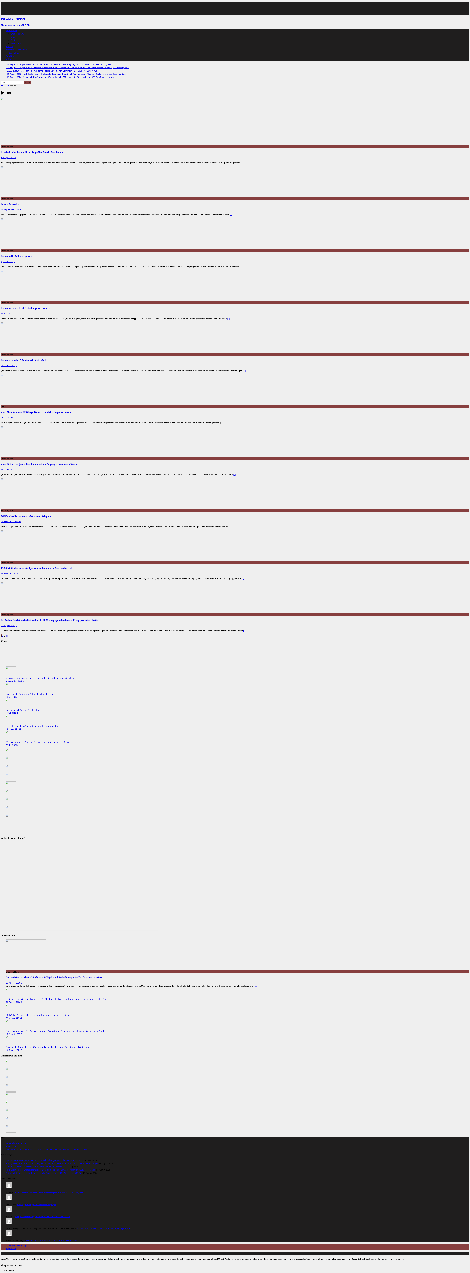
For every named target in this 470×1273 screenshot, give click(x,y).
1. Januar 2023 (7, 261)
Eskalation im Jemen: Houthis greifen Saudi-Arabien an (32, 152)
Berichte (9, 46)
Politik (13, 40)
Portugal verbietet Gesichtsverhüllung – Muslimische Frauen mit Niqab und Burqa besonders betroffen (56, 999)
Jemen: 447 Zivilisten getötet (17, 256)
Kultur (8, 59)
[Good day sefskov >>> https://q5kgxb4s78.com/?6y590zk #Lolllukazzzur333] (9, 1223)
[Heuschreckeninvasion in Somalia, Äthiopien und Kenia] (11, 721)
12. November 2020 (9, 573)
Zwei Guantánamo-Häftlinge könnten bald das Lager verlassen (36, 412)
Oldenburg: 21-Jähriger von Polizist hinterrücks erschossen (52, 1240)
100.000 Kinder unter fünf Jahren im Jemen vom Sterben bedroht (37, 568)
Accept (11, 1271)
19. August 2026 (13, 1034)
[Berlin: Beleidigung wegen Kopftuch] (11, 705)
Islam (13, 37)
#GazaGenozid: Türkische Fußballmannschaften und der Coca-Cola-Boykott (49, 1192)
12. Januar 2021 (7, 469)
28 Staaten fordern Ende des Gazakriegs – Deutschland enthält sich (38, 742)
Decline (4, 1271)
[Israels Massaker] (21, 195)
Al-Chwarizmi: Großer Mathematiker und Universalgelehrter (104, 1228)
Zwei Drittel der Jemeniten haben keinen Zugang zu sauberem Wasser (40, 464)
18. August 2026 (13, 1050)
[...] (256, 986)
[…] (242, 162)
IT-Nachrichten (12, 53)
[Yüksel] (9, 1187)
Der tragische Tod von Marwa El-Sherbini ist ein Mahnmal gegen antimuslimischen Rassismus (47, 1149)
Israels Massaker (10, 204)
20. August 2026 (13, 1018)
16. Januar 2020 (13, 729)
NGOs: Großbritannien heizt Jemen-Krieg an (26, 516)
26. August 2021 (8, 365)
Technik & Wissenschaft (16, 49)
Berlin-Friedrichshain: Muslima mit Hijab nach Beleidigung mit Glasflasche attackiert (54, 977)
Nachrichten (11, 30)
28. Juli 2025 (11, 745)
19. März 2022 (7, 313)
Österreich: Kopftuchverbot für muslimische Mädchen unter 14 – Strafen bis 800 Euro (48, 1047)
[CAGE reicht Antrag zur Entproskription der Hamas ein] (11, 689)
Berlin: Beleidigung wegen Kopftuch (23, 710)
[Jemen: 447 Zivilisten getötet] (21, 247)
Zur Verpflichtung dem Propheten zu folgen (36, 1204)
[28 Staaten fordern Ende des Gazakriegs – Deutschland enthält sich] (11, 737)
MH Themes (57, 1253)
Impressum (11, 1146)
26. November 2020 (10, 521)
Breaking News (17, 33)
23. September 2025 (10, 209)
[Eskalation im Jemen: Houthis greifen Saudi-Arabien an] (42, 143)
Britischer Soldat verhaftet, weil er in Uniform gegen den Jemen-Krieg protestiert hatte (49, 620)
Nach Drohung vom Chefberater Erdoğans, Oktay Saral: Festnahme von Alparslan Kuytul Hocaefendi (55, 1031)
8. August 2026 (8, 157)
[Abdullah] (9, 1199)
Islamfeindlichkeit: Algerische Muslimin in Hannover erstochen (42, 1216)
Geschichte (11, 56)
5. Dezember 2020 (14, 681)
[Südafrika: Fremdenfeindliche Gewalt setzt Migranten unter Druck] (11, 771)
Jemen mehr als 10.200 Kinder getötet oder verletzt (29, 308)
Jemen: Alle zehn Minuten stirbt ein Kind (23, 360)
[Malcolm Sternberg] (9, 1235)
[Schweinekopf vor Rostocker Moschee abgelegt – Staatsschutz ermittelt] (11, 796)
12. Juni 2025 (11, 697)
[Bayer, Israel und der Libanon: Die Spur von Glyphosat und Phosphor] (11, 821)
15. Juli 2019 (11, 713)
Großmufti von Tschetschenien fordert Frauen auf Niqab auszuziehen (40, 678)
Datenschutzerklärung (16, 1142)
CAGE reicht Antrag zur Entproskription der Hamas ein (33, 694)
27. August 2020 (8, 625)
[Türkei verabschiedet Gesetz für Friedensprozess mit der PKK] (11, 812)
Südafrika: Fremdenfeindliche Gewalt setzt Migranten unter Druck (38, 1015)
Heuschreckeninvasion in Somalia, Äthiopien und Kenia (33, 726)
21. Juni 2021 (6, 417)
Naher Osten (16, 43)
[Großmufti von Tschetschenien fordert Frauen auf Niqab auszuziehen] (11, 673)
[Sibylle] (9, 1211)
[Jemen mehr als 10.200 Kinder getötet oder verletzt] (21, 299)
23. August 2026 (13, 982)
